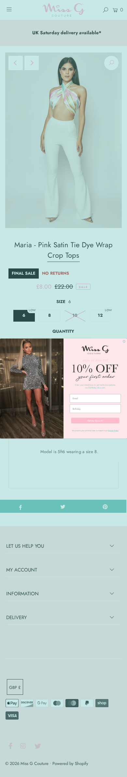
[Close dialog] (124, 341)
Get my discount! (95, 420)
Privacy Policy (113, 431)
